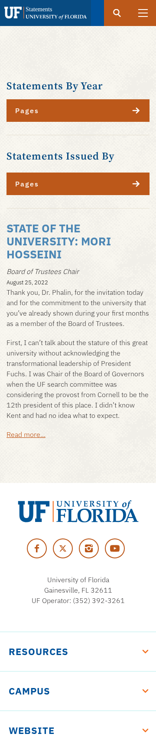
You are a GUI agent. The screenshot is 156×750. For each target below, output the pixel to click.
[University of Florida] (78, 511)
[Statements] (45, 13)
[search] (117, 13)
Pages (27, 110)
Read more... (26, 434)
